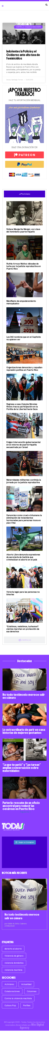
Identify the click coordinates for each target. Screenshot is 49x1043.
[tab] (24, 194)
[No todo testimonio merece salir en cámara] (24, 894)
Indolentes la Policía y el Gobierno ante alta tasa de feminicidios (23, 54)
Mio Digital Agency (32, 1026)
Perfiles (26, 1005)
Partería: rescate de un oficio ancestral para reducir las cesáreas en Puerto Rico (21, 806)
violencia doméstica (14, 963)
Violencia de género (14, 956)
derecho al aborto (13, 948)
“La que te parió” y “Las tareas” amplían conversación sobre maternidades (22, 768)
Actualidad (26, 984)
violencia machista (13, 970)
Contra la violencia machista (18, 998)
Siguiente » (25, 812)
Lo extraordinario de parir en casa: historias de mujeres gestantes (24, 731)
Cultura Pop (10, 1005)
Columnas (31, 991)
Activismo (9, 984)
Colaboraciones (12, 991)
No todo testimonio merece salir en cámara (24, 696)
